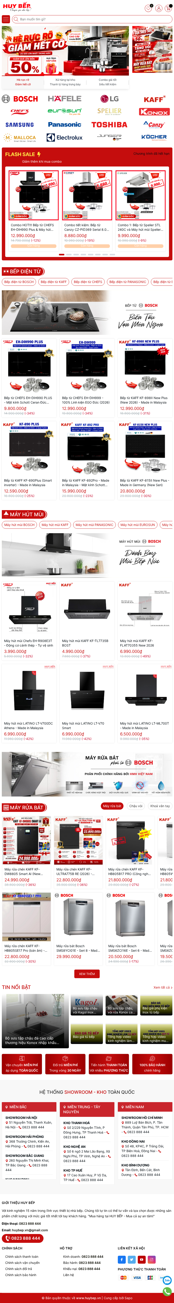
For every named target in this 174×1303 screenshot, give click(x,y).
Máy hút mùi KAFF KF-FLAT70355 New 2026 (137, 643)
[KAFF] (154, 99)
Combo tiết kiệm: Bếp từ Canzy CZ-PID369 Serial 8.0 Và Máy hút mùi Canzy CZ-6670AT (85, 227)
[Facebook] (122, 1260)
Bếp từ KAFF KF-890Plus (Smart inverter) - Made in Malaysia (28, 482)
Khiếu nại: (81, 1269)
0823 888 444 (30, 1223)
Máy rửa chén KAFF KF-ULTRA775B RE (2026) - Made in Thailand (74, 871)
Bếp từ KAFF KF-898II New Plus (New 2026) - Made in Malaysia (143, 400)
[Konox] (154, 111)
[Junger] (109, 137)
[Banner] (152, 34)
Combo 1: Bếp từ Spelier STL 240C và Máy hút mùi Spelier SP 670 (139, 227)
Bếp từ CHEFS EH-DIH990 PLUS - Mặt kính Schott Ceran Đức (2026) (28, 400)
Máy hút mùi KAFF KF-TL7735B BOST (85, 643)
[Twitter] (132, 1260)
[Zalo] (167, 1280)
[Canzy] (154, 124)
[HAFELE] (64, 99)
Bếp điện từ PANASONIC (127, 282)
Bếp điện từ (25, 271)
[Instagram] (152, 1260)
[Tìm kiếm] (16, 19)
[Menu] (6, 19)
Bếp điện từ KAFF (54, 282)
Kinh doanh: (83, 1256)
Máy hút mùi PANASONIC (94, 525)
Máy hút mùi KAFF (55, 525)
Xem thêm (87, 974)
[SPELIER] (109, 111)
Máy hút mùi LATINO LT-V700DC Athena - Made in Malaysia (28, 725)
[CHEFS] (20, 111)
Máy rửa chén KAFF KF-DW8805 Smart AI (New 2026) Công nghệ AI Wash (24, 871)
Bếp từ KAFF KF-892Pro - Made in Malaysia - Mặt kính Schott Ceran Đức (85, 482)
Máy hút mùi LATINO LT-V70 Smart (83, 725)
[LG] (109, 99)
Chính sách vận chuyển (22, 1263)
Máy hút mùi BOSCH (19, 525)
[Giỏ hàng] (168, 8)
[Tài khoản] (158, 8)
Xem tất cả (162, 987)
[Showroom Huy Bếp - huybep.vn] (17, 6)
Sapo (128, 1298)
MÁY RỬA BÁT (26, 807)
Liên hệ (68, 1275)
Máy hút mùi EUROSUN (138, 525)
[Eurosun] (64, 111)
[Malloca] (20, 137)
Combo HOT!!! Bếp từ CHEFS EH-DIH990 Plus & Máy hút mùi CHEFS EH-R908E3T (32, 227)
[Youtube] (142, 1260)
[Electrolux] (64, 137)
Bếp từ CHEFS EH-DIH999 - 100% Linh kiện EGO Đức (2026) (86, 400)
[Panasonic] (64, 124)
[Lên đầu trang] (167, 1269)
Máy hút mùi (27, 514)
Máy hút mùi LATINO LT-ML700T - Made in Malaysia (144, 725)
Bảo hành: (82, 1263)
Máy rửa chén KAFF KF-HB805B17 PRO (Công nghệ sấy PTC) (129, 871)
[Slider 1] (65, 50)
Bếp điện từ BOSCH (19, 282)
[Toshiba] (109, 124)
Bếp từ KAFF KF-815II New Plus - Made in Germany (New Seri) (144, 482)
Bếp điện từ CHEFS (88, 282)
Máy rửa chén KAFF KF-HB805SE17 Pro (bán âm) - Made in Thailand (25, 948)
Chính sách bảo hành (20, 1275)
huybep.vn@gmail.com (30, 1230)
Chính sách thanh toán (21, 1256)
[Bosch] (20, 99)
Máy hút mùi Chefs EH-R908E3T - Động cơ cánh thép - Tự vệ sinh (28, 643)
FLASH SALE (20, 154)
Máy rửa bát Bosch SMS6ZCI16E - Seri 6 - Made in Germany (129, 948)
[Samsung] (20, 124)
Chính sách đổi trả (18, 1269)
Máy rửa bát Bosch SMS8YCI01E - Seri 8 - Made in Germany (77, 948)
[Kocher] (154, 137)
